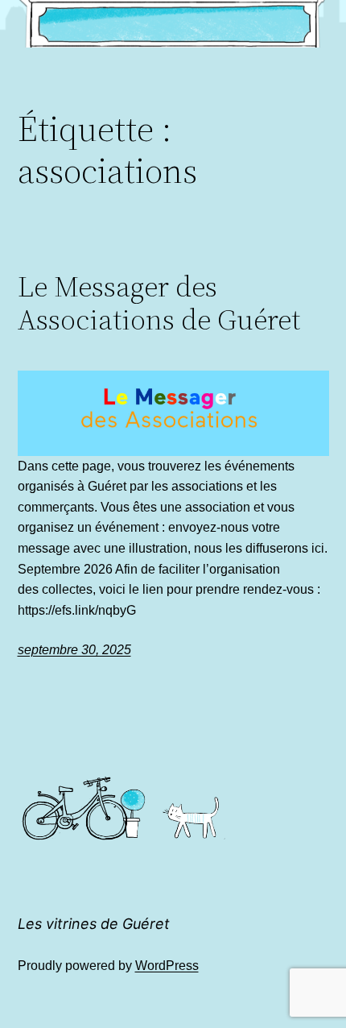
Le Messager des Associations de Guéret (159, 303)
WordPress (167, 965)
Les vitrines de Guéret (94, 923)
